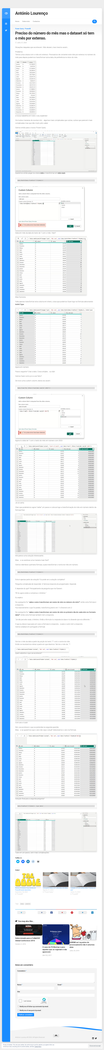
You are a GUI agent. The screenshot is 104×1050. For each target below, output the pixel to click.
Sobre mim (26, 21)
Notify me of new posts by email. (30, 1010)
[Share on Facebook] (46, 912)
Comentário (21, 971)
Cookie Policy (38, 1046)
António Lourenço (31, 13)
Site (18, 991)
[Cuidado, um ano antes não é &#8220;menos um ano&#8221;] (83, 879)
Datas (22, 904)
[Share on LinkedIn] (86, 912)
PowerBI (28, 28)
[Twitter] (6, 30)
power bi (28, 904)
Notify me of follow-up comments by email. (34, 1006)
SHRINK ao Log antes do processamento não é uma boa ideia (82, 944)
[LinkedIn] (6, 24)
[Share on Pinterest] (66, 912)
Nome (19, 985)
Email (60, 985)
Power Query (19, 28)
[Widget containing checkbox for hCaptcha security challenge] (32, 1001)
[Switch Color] (6, 13)
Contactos (36, 21)
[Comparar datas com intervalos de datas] (55, 879)
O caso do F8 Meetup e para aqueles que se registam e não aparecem (54, 949)
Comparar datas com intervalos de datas (55, 888)
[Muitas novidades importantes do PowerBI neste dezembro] (28, 879)
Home (17, 21)
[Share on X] (25, 912)
